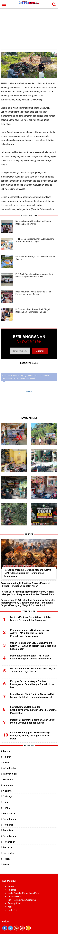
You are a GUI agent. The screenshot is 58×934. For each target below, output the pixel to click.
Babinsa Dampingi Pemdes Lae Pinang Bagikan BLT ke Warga (33, 222)
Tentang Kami (14, 903)
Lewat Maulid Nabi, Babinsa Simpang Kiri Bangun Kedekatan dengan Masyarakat (32, 696)
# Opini (4, 802)
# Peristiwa (7, 830)
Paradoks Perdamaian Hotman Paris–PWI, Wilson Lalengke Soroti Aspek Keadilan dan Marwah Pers (27, 593)
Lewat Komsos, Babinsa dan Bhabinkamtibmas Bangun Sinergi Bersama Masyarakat (33, 710)
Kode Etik (12, 910)
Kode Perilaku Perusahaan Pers (23, 893)
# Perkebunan (8, 836)
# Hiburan (6, 756)
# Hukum (5, 762)
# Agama (5, 751)
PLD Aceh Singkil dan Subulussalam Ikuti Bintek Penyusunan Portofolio (34, 275)
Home (11, 886)
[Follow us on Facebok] (4, 928)
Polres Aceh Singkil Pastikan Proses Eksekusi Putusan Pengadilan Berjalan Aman (25, 584)
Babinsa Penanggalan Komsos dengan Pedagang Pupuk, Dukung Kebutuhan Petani (30, 735)
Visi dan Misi (14, 896)
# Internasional (9, 773)
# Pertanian (7, 847)
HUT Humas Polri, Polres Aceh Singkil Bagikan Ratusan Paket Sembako (32, 310)
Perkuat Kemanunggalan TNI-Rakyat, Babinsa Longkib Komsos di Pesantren (31, 657)
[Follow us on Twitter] (10, 928)
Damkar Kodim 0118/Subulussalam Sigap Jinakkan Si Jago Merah (32, 670)
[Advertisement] (29, 26)
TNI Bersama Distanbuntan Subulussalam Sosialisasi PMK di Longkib (34, 240)
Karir (10, 906)
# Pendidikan (8, 813)
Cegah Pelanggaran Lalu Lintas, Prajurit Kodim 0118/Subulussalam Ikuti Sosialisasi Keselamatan (33, 645)
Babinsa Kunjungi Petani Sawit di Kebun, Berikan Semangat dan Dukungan (31, 619)
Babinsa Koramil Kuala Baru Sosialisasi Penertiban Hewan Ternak (33, 293)
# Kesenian (7, 785)
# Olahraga (6, 796)
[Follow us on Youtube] (22, 928)
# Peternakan (8, 853)
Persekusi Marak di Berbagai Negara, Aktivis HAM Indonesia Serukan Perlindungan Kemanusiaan (27, 572)
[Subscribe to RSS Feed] (28, 928)
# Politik (5, 858)
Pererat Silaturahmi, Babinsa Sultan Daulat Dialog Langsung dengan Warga (32, 721)
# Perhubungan (9, 819)
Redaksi (12, 889)
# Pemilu (5, 807)
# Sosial (5, 864)
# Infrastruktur (8, 768)
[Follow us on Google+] (16, 928)
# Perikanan (7, 824)
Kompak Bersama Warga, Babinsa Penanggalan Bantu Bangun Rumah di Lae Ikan (32, 684)
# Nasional (6, 790)
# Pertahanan (8, 841)
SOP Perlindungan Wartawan (22, 900)
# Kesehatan (7, 779)
